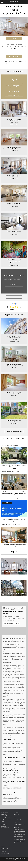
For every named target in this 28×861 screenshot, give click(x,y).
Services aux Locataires (19, 829)
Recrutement (4, 824)
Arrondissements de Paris (19, 834)
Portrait (3, 850)
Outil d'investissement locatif (11, 624)
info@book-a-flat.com (6, 819)
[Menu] (2, 2)
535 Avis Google (14, 309)
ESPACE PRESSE (5, 827)
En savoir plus (14, 284)
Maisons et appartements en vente (14, 431)
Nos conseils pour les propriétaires (14, 438)
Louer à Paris (17, 822)
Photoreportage (4, 848)
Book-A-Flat (14, 1)
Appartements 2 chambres (19, 839)
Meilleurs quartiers (14, 95)
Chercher (14, 38)
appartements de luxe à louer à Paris (11, 683)
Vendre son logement (18, 826)
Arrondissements (14, 91)
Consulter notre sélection (14, 297)
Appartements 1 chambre (19, 837)
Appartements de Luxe (19, 836)
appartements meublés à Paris (14, 666)
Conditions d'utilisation (19, 858)
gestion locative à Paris (9, 649)
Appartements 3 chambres (19, 841)
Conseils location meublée (19, 821)
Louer (14, 288)
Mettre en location (14, 56)
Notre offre (16, 814)
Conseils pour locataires (19, 842)
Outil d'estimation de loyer (19, 824)
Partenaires (3, 826)
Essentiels (3, 851)
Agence (2, 822)
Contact (3, 821)
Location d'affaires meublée (20, 831)
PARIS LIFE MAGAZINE (5, 846)
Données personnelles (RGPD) (14, 859)
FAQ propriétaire (17, 819)
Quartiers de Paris (18, 832)
